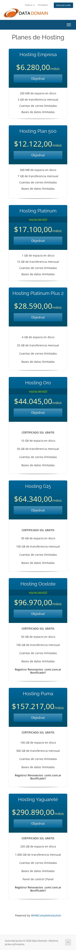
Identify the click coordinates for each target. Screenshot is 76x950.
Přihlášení (43, 5)
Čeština (29, 5)
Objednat (38, 78)
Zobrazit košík (63, 5)
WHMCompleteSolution (46, 915)
